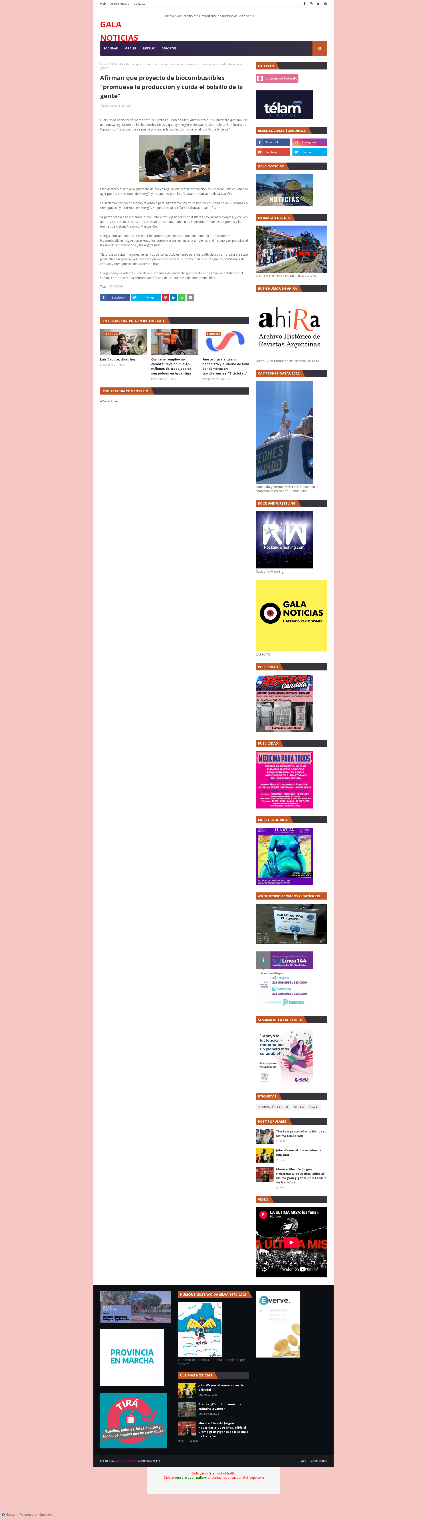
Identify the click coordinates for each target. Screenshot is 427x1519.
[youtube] (273, 152)
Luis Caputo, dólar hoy (118, 359)
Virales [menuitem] (130, 48)
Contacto (139, 4)
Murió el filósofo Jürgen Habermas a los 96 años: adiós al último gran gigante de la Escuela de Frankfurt (301, 1175)
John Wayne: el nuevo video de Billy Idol (298, 1152)
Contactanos (319, 1461)
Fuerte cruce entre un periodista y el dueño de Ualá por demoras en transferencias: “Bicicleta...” (225, 366)
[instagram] (311, 4)
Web (103, 4)
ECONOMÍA (116, 64)
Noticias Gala (111, 106)
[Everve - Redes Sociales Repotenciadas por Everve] (278, 1356)
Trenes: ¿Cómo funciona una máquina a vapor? (219, 1406)
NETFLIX (299, 1107)
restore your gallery (191, 1477)
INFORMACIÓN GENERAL (273, 1107)
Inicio (103, 64)
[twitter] (318, 4)
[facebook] (304, 4)
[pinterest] (325, 4)
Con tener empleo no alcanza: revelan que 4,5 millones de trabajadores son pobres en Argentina (171, 366)
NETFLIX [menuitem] (149, 48)
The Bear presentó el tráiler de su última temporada (301, 1133)
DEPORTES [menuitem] (169, 48)
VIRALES (314, 1107)
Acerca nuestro (119, 4)
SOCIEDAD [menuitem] (110, 48)
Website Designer (126, 1461)
